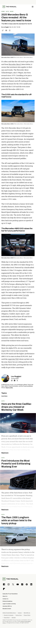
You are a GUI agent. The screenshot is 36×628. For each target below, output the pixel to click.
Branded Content (7, 608)
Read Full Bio (9, 387)
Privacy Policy (27, 615)
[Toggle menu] (32, 6)
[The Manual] (9, 6)
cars (3, 70)
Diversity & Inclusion (8, 615)
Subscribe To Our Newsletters (10, 594)
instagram (11, 380)
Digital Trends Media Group (9, 613)
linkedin (14, 380)
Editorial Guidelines (7, 601)
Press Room (7, 617)
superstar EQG (13, 359)
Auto (3, 401)
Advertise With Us (7, 606)
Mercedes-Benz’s (15, 64)
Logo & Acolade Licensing (9, 604)
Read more (4, 453)
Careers (20, 613)
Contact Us (5, 599)
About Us (5, 596)
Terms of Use (18, 615)
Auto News (4, 396)
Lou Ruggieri (6, 27)
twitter (17, 380)
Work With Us (27, 613)
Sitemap (14, 617)
